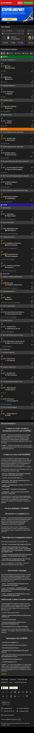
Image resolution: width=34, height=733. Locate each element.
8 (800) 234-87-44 (9, 711)
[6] (26, 22)
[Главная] (6, 3)
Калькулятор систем (20, 682)
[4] (20, 22)
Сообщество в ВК (23, 711)
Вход (20, 3)
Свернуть (4, 674)
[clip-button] (2, 63)
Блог (11, 682)
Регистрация (28, 3)
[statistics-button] (19, 31)
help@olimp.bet (8, 708)
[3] (17, 22)
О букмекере (4, 679)
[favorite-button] (17, 31)
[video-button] (32, 364)
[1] (10, 22)
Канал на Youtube (9, 715)
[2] (13, 22)
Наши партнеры (22, 679)
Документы (4, 682)
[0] (7, 22)
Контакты (13, 679)
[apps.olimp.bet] (4, 688)
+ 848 (22, 31)
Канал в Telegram (24, 708)
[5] (23, 22)
